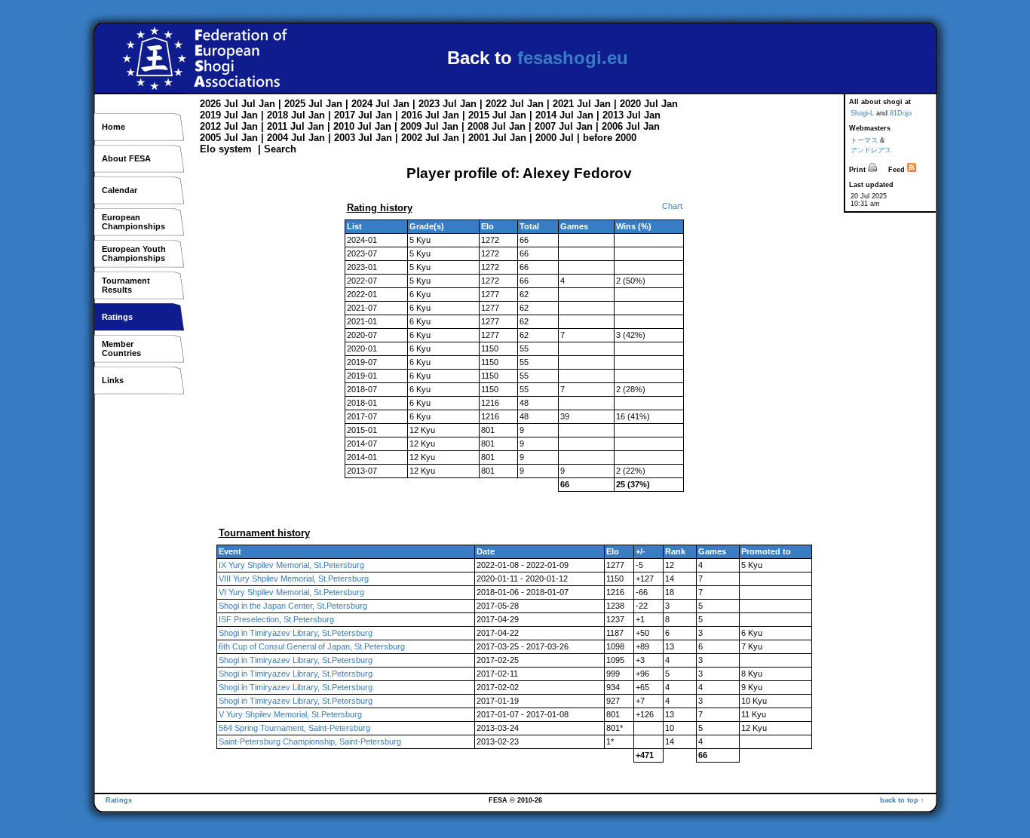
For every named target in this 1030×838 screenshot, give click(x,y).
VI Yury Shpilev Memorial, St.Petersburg (291, 592)
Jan (267, 103)
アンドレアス (871, 150)
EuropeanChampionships (133, 222)
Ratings (117, 316)
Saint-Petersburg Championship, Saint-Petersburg (310, 741)
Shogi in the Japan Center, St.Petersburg (293, 605)
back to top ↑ (902, 800)
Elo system (226, 149)
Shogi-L (862, 113)
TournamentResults (126, 285)
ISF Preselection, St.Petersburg (276, 619)
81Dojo (901, 113)
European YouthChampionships (134, 253)
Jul (231, 103)
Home (113, 126)
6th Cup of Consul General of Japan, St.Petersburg (312, 646)
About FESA (126, 158)
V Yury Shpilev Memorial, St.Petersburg (290, 714)
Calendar (119, 190)
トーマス (864, 140)
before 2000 (609, 137)
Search (280, 149)
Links (113, 380)
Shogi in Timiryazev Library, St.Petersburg (295, 632)
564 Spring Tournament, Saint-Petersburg (294, 727)
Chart (672, 205)
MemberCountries (121, 348)
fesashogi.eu (572, 58)
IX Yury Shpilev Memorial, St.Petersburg (291, 564)
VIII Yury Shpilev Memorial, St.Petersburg (294, 578)
